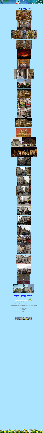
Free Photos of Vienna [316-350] (23, 296)
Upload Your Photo (40, 3)
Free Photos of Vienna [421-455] (29, 295)
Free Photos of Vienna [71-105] (16, 295)
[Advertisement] (5, 13)
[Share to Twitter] (23, 0)
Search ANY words (23, 301)
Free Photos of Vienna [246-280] (23, 295)
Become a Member (33, 3)
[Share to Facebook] (22, 0)
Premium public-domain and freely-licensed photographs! (23, 8)
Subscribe (18, 3)
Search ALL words (19, 301)
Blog (36, 3)
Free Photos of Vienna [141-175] (16, 296)
